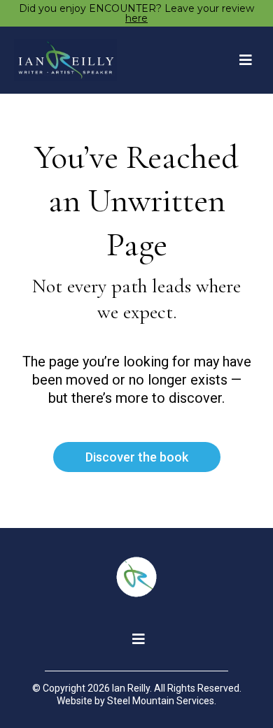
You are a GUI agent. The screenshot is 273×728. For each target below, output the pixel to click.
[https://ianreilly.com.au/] (65, 60)
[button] (243, 60)
